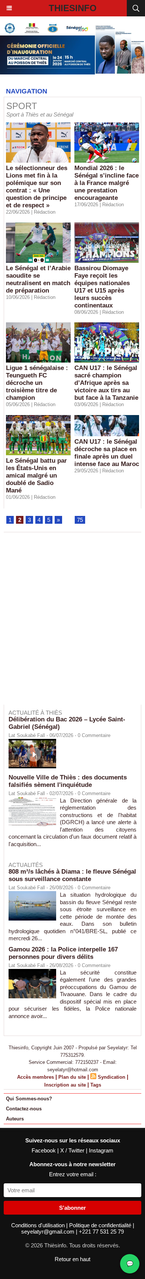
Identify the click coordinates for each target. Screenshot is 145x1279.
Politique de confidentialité (101, 1225)
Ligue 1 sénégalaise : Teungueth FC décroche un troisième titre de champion (37, 382)
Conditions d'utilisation (38, 1225)
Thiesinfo (73, 8)
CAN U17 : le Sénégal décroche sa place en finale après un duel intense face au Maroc (106, 453)
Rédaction (44, 212)
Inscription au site (65, 1085)
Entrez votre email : (72, 1174)
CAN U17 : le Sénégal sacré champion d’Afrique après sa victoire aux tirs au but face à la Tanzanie (106, 382)
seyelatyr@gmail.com (48, 1231)
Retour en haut (72, 1259)
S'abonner (72, 1208)
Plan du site (72, 1077)
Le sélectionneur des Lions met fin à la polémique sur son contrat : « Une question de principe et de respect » (36, 187)
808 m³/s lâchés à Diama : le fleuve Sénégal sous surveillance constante (72, 875)
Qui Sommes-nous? (29, 1098)
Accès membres (35, 1077)
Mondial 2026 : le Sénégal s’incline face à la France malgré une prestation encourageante (106, 183)
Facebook (44, 1150)
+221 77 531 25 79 (101, 1231)
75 (80, 520)
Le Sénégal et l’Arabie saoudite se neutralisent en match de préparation (38, 279)
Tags (95, 1085)
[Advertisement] (69, 623)
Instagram (101, 1150)
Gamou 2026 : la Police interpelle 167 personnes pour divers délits (63, 953)
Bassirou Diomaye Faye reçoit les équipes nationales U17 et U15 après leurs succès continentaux (102, 287)
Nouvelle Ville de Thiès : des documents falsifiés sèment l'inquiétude (68, 781)
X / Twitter (73, 1150)
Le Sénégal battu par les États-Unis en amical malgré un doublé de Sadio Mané (36, 475)
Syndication (111, 1077)
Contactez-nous (24, 1108)
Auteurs (15, 1119)
